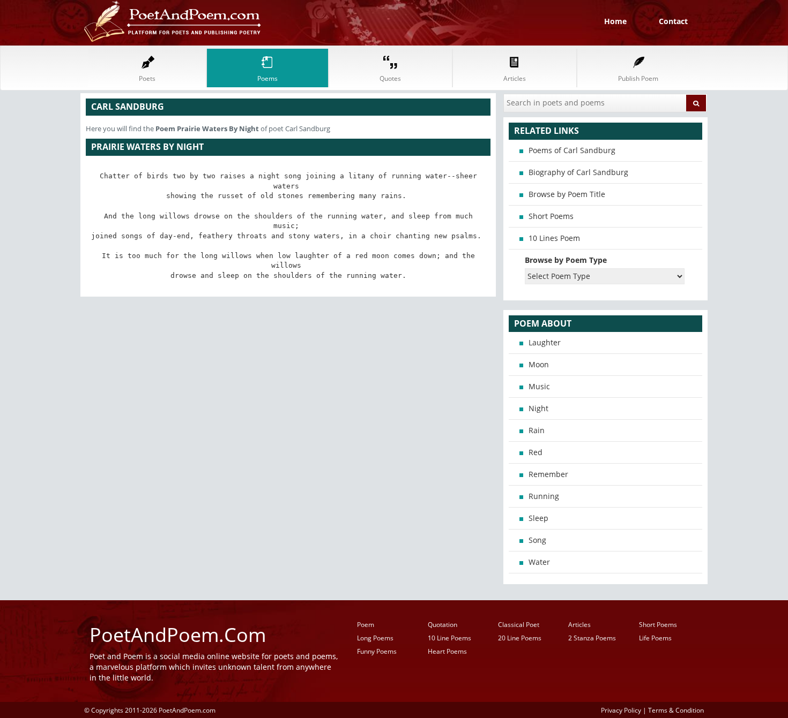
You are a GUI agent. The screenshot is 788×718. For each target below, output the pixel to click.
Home (615, 21)
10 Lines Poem (554, 238)
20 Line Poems (519, 638)
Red (535, 452)
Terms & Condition (676, 710)
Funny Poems (377, 651)
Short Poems (551, 216)
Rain (537, 430)
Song (537, 540)
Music (539, 386)
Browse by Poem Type (566, 260)
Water (539, 562)
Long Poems (375, 638)
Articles (579, 624)
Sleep (538, 518)
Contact (673, 21)
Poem (365, 624)
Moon (539, 364)
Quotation (442, 624)
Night (538, 408)
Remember (548, 474)
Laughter (545, 342)
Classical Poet (518, 624)
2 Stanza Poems (592, 638)
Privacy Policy (621, 710)
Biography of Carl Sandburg (578, 172)
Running (544, 496)
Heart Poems (447, 651)
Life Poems (655, 638)
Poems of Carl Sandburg (572, 150)
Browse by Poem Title (567, 194)
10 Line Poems (449, 638)
